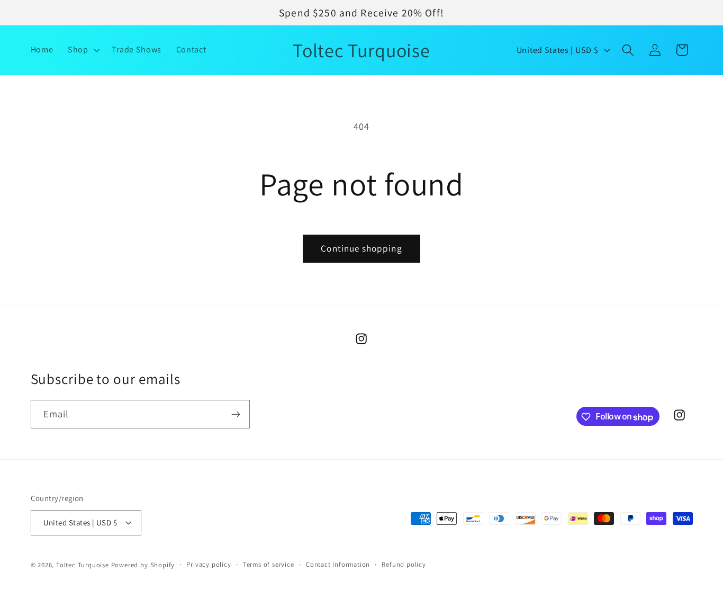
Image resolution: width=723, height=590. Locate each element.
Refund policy (404, 564)
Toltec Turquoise (82, 565)
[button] (82, 50)
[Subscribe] (235, 414)
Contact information (338, 564)
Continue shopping (361, 248)
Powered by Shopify (143, 565)
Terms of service (268, 564)
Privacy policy (208, 564)
